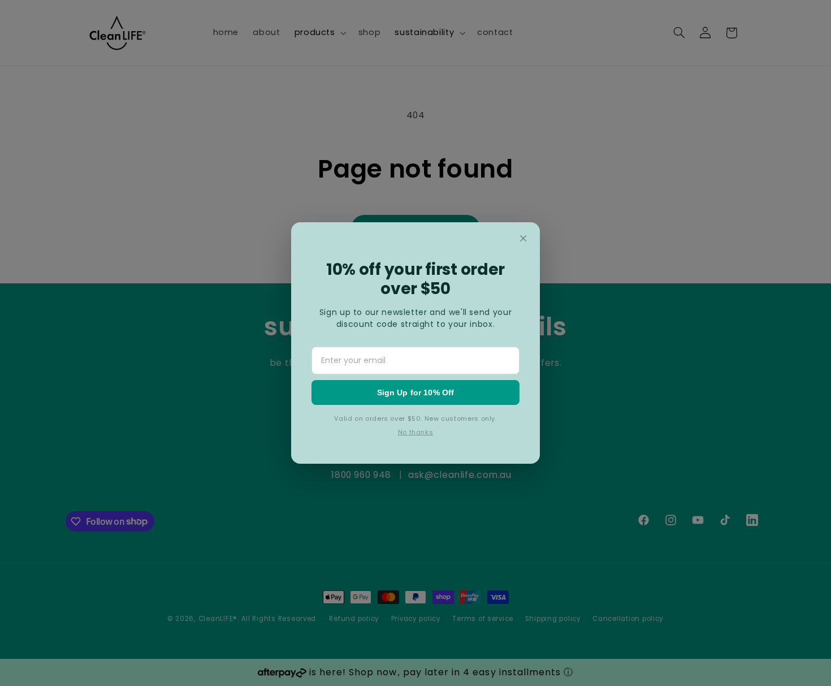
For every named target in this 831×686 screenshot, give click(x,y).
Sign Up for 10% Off (416, 392)
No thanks (416, 432)
